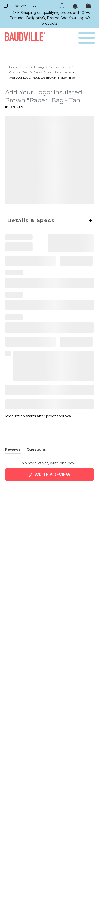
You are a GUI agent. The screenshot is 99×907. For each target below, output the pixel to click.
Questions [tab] (36, 450)
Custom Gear (19, 72)
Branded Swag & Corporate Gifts (46, 67)
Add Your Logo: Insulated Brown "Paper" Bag (42, 77)
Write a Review (62, 476)
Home (13, 67)
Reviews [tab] (13, 450)
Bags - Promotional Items (52, 72)
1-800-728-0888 (23, 6)
